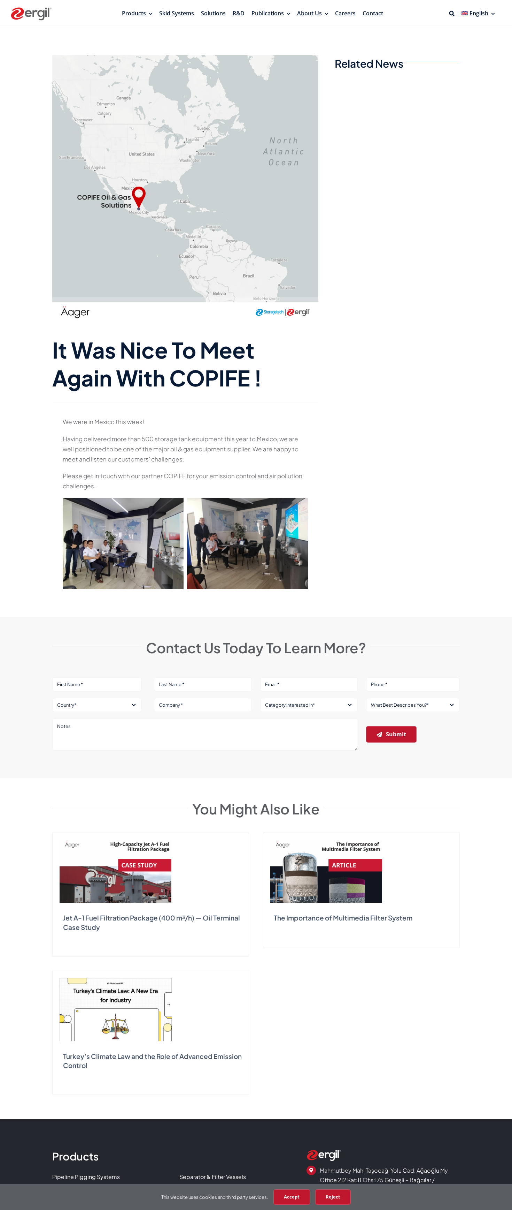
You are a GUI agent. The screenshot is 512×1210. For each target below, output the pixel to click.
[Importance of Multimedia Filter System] (326, 843)
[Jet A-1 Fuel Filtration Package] (115, 843)
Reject (333, 1197)
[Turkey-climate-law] (116, 981)
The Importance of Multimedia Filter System (343, 918)
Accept (292, 1197)
